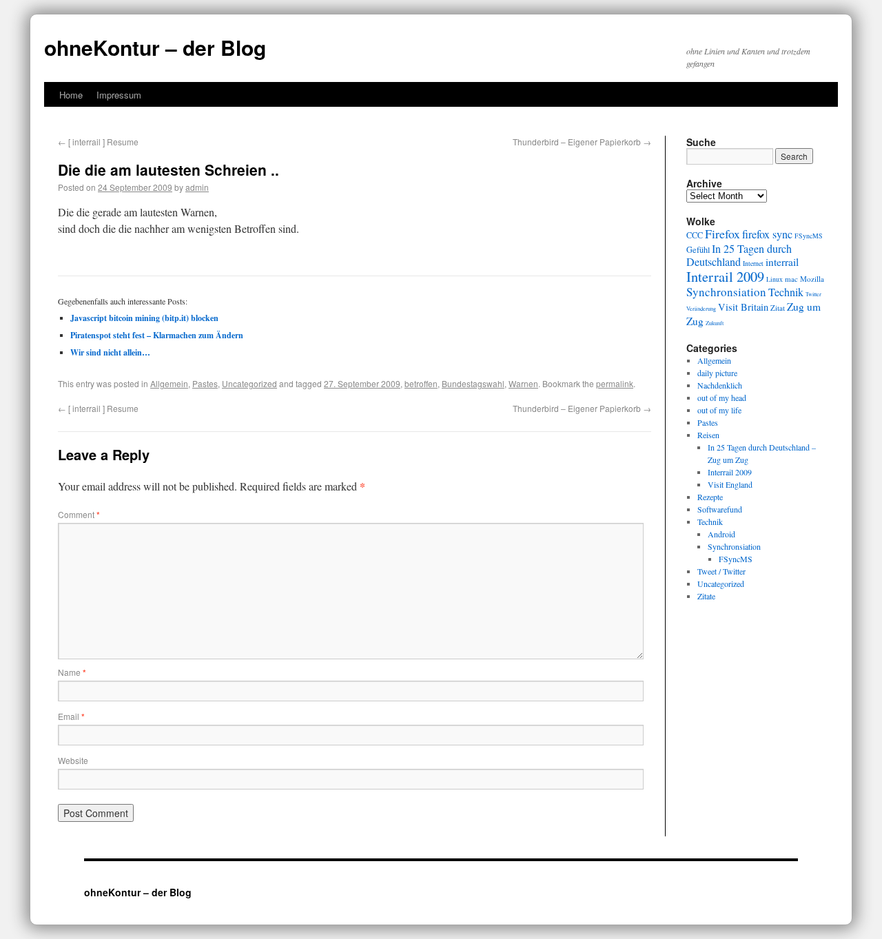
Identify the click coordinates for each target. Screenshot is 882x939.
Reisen (708, 434)
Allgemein (169, 383)
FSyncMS (808, 235)
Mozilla (812, 279)
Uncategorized (249, 383)
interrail (782, 262)
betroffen (421, 383)
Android (721, 533)
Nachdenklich (719, 385)
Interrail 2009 (725, 276)
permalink (614, 383)
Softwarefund (719, 509)
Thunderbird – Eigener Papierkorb (582, 141)
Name (72, 672)
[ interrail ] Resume (98, 141)
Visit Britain (743, 306)
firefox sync (767, 234)
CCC (694, 234)
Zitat (777, 307)
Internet (753, 263)
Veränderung (701, 308)
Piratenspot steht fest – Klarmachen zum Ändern (156, 335)
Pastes (205, 383)
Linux (774, 279)
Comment (79, 514)
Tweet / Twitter (721, 571)
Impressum (118, 94)
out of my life (719, 409)
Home (71, 94)
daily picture (717, 372)
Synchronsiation (726, 292)
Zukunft (715, 323)
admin (197, 187)
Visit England (730, 484)
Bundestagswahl (473, 383)
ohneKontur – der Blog (155, 47)
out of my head (721, 397)
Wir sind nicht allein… (110, 352)
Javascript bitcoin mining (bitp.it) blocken (144, 318)
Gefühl (698, 249)
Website (73, 760)
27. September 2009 (362, 383)
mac (791, 279)
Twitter (813, 294)
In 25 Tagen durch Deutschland (739, 255)
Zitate (706, 595)
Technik (785, 292)
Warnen (523, 383)
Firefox (722, 233)
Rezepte (710, 496)
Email (71, 716)
